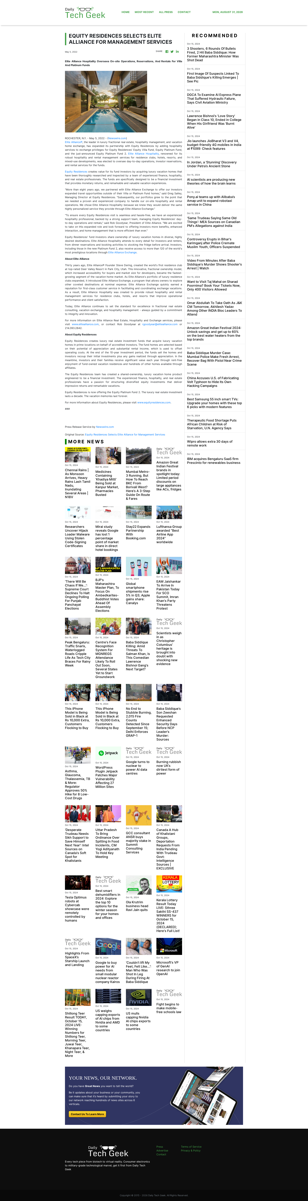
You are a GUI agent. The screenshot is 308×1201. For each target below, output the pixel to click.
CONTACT (184, 12)
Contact (161, 1154)
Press (159, 1146)
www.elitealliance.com (85, 324)
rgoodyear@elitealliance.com (160, 324)
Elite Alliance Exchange (122, 252)
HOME (126, 12)
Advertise (162, 1150)
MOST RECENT (144, 12)
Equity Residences (76, 171)
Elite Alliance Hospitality (143, 153)
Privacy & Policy (191, 1150)
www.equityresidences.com (154, 402)
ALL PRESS (166, 12)
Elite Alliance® (73, 142)
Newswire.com (117, 138)
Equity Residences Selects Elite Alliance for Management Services (125, 434)
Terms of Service (191, 1146)
